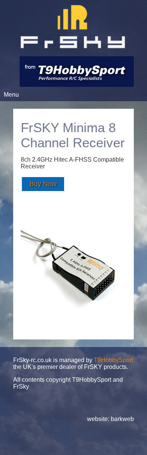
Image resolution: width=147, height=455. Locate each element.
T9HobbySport (113, 360)
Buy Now (43, 184)
